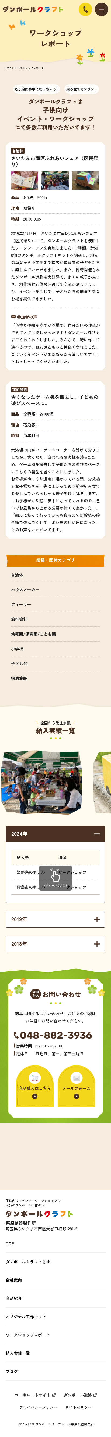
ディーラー (21, 604)
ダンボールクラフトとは (28, 1262)
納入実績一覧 (18, 1353)
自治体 (17, 575)
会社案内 (14, 1280)
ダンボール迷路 (78, 1395)
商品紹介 (14, 1298)
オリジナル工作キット (26, 1316)
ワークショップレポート (28, 1335)
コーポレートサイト (32, 1395)
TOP (8, 68)
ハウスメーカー (25, 589)
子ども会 (19, 663)
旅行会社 (19, 619)
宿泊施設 (19, 678)
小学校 (17, 648)
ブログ (12, 1371)
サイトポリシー (78, 1407)
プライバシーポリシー (38, 1407)
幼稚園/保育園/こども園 (33, 634)
